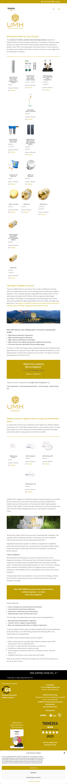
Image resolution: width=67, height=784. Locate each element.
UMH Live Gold (13, 204)
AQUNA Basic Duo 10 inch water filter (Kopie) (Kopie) (30, 77)
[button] (64, 753)
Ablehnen (33, 772)
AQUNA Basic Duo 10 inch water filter (13, 141)
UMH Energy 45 (30, 456)
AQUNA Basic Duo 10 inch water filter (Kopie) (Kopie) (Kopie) (13, 80)
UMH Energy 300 (47, 456)
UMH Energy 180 (30, 484)
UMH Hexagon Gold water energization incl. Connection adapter (13, 237)
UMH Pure (26, 204)
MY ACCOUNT (46, 2)
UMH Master (43, 204)
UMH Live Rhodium (30, 175)
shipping (13, 90)
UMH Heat (13, 267)
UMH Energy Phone (13, 456)
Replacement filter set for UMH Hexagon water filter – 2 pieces (30, 142)
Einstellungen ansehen (33, 777)
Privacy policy (31, 781)
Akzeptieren (33, 768)
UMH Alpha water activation (30, 110)
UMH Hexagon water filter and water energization (47, 77)
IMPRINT (38, 781)
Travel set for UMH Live (13, 175)
